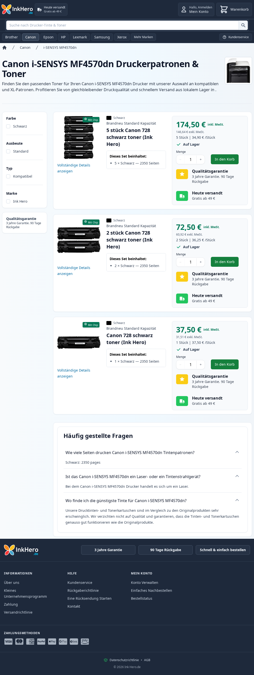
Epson (48, 37)
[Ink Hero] (17, 9)
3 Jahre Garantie (108, 549)
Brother (11, 37)
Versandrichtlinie (18, 612)
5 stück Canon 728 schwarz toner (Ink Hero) (129, 137)
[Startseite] (4, 47)
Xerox (122, 37)
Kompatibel (22, 176)
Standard (21, 151)
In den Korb (227, 160)
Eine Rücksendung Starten (89, 598)
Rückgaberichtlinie (83, 590)
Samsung (102, 37)
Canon (30, 37)
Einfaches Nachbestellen (151, 590)
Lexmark (80, 37)
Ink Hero (20, 201)
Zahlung (11, 604)
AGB (147, 660)
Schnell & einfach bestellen (223, 549)
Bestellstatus (141, 598)
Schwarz (20, 126)
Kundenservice (79, 582)
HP (63, 37)
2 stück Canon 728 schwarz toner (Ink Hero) (129, 239)
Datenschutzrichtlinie (124, 660)
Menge (181, 152)
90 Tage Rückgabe (165, 549)
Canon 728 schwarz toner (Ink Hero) (129, 339)
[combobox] (127, 25)
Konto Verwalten (144, 582)
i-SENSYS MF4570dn (60, 47)
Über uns (11, 582)
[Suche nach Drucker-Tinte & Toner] (243, 25)
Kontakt (73, 606)
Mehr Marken (143, 37)
